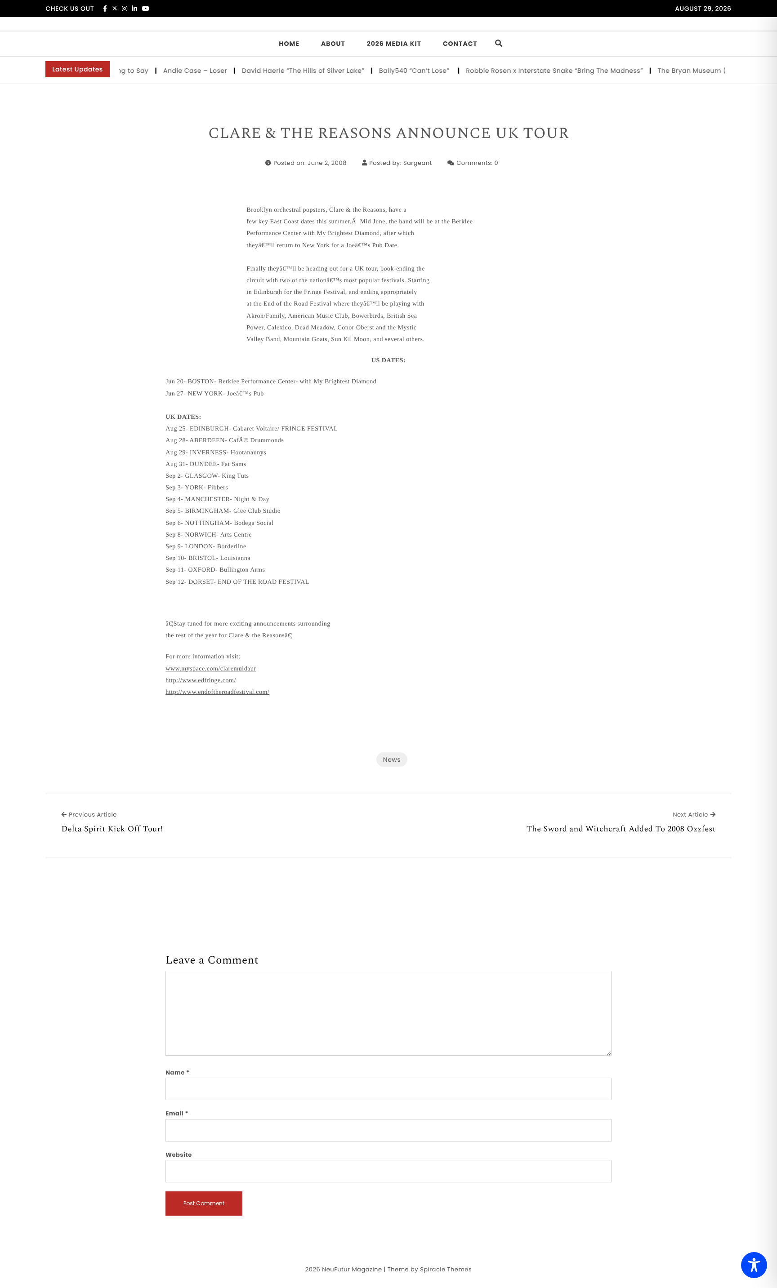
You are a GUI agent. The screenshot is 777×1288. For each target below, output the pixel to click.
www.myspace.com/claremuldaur (210, 669)
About (333, 43)
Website (178, 1154)
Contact (460, 43)
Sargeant (417, 163)
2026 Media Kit (394, 43)
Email (176, 1113)
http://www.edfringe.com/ (200, 680)
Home (289, 43)
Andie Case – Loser (180, 70)
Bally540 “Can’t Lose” (400, 70)
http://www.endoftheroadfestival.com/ (217, 692)
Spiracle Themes (446, 1269)
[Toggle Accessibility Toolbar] (754, 1265)
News (392, 759)
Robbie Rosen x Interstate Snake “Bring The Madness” (539, 70)
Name (177, 1072)
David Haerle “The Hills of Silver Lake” (288, 70)
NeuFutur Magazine (352, 1269)
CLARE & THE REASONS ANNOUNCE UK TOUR (388, 134)
